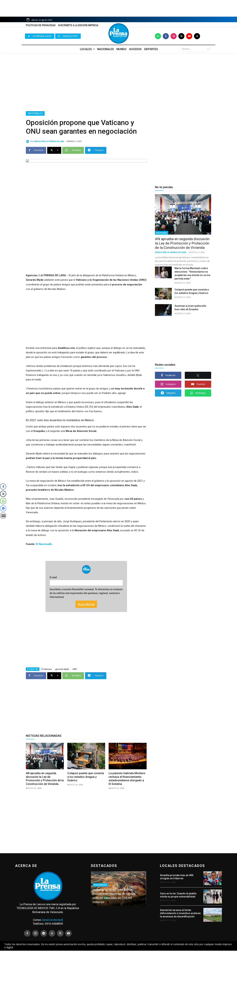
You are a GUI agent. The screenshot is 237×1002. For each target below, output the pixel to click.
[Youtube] (189, 36)
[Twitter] (181, 36)
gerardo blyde (62, 669)
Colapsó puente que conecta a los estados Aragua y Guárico (85, 777)
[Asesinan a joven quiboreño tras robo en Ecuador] (163, 310)
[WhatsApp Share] (3, 501)
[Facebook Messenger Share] (3, 508)
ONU (75, 669)
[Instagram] (174, 36)
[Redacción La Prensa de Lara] (28, 141)
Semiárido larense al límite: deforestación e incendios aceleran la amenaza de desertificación (180, 913)
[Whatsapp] (158, 36)
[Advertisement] (118, 82)
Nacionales (35, 113)
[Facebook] (166, 36)
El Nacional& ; (44, 544)
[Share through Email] (3, 516)
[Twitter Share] (3, 494)
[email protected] (52, 920)
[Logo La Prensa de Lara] (118, 33)
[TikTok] (52, 933)
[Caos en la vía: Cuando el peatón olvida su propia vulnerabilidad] (212, 896)
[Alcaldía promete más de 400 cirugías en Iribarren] (212, 878)
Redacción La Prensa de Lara (49, 141)
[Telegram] (43, 933)
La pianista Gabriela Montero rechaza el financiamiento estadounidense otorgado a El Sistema (127, 779)
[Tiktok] (197, 36)
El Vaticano (46, 669)
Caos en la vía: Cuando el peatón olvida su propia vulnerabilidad (178, 895)
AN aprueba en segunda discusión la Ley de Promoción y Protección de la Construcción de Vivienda (45, 779)
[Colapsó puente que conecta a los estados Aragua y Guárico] (86, 756)
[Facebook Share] (3, 486)
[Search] (208, 49)
